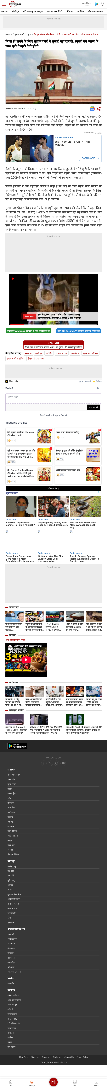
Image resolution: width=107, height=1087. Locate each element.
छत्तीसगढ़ (11, 812)
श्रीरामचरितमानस (95, 11)
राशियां (10, 1009)
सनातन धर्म (12, 943)
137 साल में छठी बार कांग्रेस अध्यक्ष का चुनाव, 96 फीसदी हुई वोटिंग (53, 347)
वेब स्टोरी (11, 875)
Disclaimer (57, 1057)
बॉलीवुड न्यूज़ (12, 866)
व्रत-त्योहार (11, 962)
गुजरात (10, 817)
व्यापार (10, 849)
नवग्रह (10, 1042)
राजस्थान (11, 826)
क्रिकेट (70, 11)
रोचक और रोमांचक (36, 358)
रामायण (11, 953)
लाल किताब (12, 1014)
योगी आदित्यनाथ (14, 774)
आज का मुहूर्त (13, 1004)
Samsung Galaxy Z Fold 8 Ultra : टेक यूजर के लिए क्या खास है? (16, 730)
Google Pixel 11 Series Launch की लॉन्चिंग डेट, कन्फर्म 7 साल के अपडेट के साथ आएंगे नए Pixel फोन (84, 730)
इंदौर (9, 798)
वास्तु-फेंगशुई (12, 1018)
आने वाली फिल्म (14, 899)
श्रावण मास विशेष (55, 11)
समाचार (4, 11)
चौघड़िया (11, 1032)
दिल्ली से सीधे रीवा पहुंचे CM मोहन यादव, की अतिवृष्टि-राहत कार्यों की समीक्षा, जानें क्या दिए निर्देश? (54, 702)
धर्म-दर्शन (11, 967)
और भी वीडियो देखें (15, 640)
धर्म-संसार (75, 353)
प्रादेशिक (11, 802)
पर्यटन (10, 889)
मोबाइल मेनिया (16, 710)
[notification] (102, 4)
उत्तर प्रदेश (11, 779)
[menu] (4, 4)
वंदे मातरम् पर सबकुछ (33, 11)
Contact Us (69, 1057)
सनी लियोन (12, 913)
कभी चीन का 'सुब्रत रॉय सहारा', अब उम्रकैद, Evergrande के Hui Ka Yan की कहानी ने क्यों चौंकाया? (13, 627)
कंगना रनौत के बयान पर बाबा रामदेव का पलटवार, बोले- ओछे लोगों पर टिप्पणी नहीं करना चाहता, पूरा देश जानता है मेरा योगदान (74, 702)
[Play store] (97, 4)
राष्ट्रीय (29, 34)
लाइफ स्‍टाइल (61, 353)
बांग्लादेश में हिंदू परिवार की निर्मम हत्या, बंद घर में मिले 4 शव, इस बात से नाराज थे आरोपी (13, 702)
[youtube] (56, 763)
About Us (35, 1057)
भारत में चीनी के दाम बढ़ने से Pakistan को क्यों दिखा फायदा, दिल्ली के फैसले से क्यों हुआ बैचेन (74, 627)
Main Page (23, 1057)
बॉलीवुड (16, 11)
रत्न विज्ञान (11, 1046)
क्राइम (10, 840)
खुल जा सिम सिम (14, 894)
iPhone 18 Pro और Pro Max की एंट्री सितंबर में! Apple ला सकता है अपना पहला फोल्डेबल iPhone (46, 730)
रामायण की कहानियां (15, 358)
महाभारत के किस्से (90, 353)
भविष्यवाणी (12, 939)
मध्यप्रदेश (11, 807)
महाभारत (11, 957)
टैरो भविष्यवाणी (14, 1023)
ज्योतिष (80, 11)
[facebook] (43, 763)
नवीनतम (13, 682)
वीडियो (12, 635)
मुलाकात (11, 922)
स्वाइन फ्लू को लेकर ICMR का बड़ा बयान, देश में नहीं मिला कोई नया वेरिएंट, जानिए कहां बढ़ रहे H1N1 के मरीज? (94, 702)
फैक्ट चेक (11, 845)
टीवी (9, 917)
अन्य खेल (11, 983)
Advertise (46, 1057)
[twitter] (50, 763)
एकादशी (11, 934)
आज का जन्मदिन (14, 1000)
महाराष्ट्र (10, 821)
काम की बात (12, 831)
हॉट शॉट (11, 870)
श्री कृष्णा (11, 948)
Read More (29, 316)
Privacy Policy (82, 1057)
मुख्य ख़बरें (19, 34)
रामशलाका (12, 1028)
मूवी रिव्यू (11, 880)
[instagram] (63, 763)
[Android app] (17, 746)
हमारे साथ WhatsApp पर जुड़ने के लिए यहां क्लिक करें (28, 331)
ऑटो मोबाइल (13, 835)
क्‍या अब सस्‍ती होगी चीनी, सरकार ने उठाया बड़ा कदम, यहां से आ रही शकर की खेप (33, 702)
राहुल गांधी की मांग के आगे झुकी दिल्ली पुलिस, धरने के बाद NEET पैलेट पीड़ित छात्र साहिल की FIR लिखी (33, 627)
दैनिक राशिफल (13, 995)
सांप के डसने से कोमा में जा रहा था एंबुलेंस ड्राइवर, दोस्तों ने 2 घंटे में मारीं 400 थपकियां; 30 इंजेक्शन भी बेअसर (95, 627)
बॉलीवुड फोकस (13, 903)
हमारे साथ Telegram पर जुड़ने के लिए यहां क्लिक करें (79, 331)
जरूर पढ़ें (14, 607)
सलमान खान (12, 908)
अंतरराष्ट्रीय (12, 793)
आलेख (10, 885)
